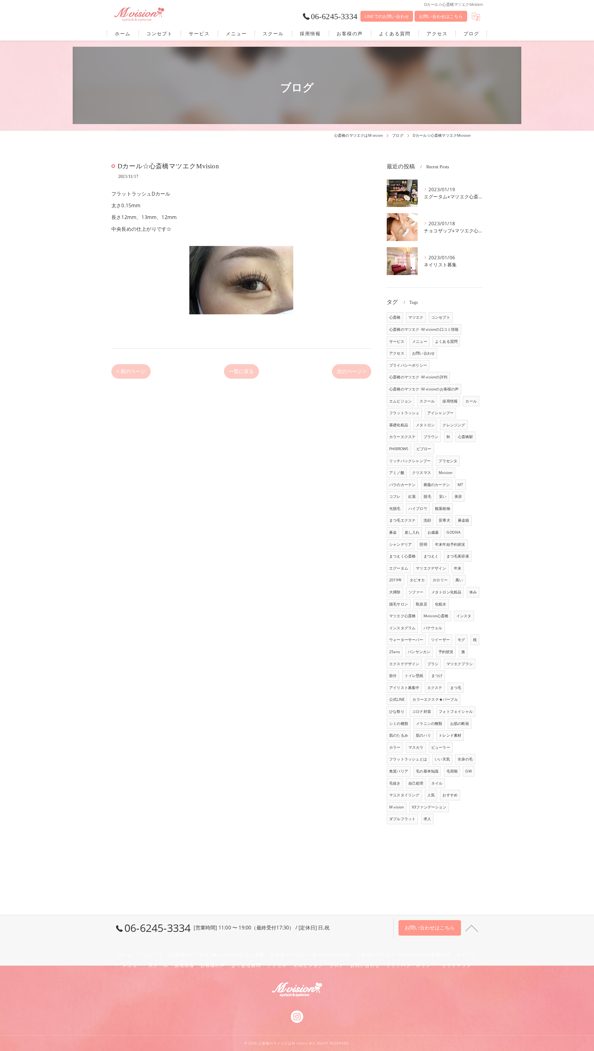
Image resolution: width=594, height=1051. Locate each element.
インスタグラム (402, 628)
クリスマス (421, 472)
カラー (395, 747)
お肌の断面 (459, 723)
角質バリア (398, 771)
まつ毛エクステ (402, 520)
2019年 (395, 580)
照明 (423, 544)
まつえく (431, 556)
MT (460, 484)
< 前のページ (130, 371)
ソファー (416, 592)
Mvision (445, 472)
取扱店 (421, 604)
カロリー (440, 580)
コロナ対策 (421, 711)
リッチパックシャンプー (410, 460)
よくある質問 (446, 341)
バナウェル (433, 628)
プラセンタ (447, 460)
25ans (394, 651)
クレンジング (453, 425)
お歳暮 (433, 532)
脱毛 (427, 496)
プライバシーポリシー (408, 365)
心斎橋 (395, 317)
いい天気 (442, 759)
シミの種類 (398, 723)
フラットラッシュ (404, 413)
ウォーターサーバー (406, 639)
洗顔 (427, 520)
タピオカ (417, 580)
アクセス (396, 353)
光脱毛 (395, 508)
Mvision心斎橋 (436, 615)
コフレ (395, 496)
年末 (457, 568)
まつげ (437, 675)
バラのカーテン (402, 484)
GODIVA (453, 532)
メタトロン (425, 425)
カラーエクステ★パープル (435, 699)
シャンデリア (400, 544)
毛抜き (395, 783)
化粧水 (440, 604)
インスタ (463, 615)
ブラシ (433, 663)
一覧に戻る (241, 371)
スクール (427, 401)
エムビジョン (400, 401)
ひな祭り (396, 711)
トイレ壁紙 (414, 675)
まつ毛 (456, 687)
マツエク (416, 317)
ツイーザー (440, 639)
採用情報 (450, 401)
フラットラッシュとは (408, 759)
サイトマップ (456, 965)
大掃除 (395, 592)
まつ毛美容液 (457, 556)
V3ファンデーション (429, 807)
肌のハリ (423, 735)
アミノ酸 (396, 472)
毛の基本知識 (427, 771)
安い (442, 496)
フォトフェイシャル (456, 711)
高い (459, 580)
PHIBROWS (399, 448)
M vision (396, 807)
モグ (461, 639)
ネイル (437, 783)
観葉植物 (442, 508)
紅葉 (412, 496)
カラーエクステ (402, 436)
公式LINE (397, 699)
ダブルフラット (402, 818)
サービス (396, 341)
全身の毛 (465, 759)
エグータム (398, 568)
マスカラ (416, 747)
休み (473, 592)
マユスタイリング (404, 795)
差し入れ (412, 532)
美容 (458, 496)
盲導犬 (444, 520)
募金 (393, 532)
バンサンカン (419, 651)
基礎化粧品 (398, 425)
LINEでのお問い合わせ (386, 16)
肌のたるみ (398, 735)
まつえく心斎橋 (402, 556)
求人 (427, 818)
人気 (431, 795)
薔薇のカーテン (437, 484)
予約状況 (446, 651)
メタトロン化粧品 (446, 592)
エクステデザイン (404, 663)
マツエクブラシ (459, 663)
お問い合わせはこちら (441, 16)
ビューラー (440, 747)
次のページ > (351, 371)
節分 (393, 675)
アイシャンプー (440, 413)
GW (468, 771)
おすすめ (450, 795)
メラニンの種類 (429, 723)
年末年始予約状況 (450, 544)
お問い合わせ (423, 353)
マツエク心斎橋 (402, 615)
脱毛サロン (398, 604)
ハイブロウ (417, 508)
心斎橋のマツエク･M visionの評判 (418, 377)
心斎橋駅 (465, 436)
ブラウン (431, 436)
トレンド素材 (450, 735)
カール (471, 401)
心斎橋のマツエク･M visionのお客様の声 (424, 389)
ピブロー (424, 448)
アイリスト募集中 (404, 687)
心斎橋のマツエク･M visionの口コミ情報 (424, 329)
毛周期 (452, 771)
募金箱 (463, 520)
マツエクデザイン (431, 568)
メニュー (419, 341)
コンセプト (440, 317)
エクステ (434, 687)
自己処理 (416, 783)
